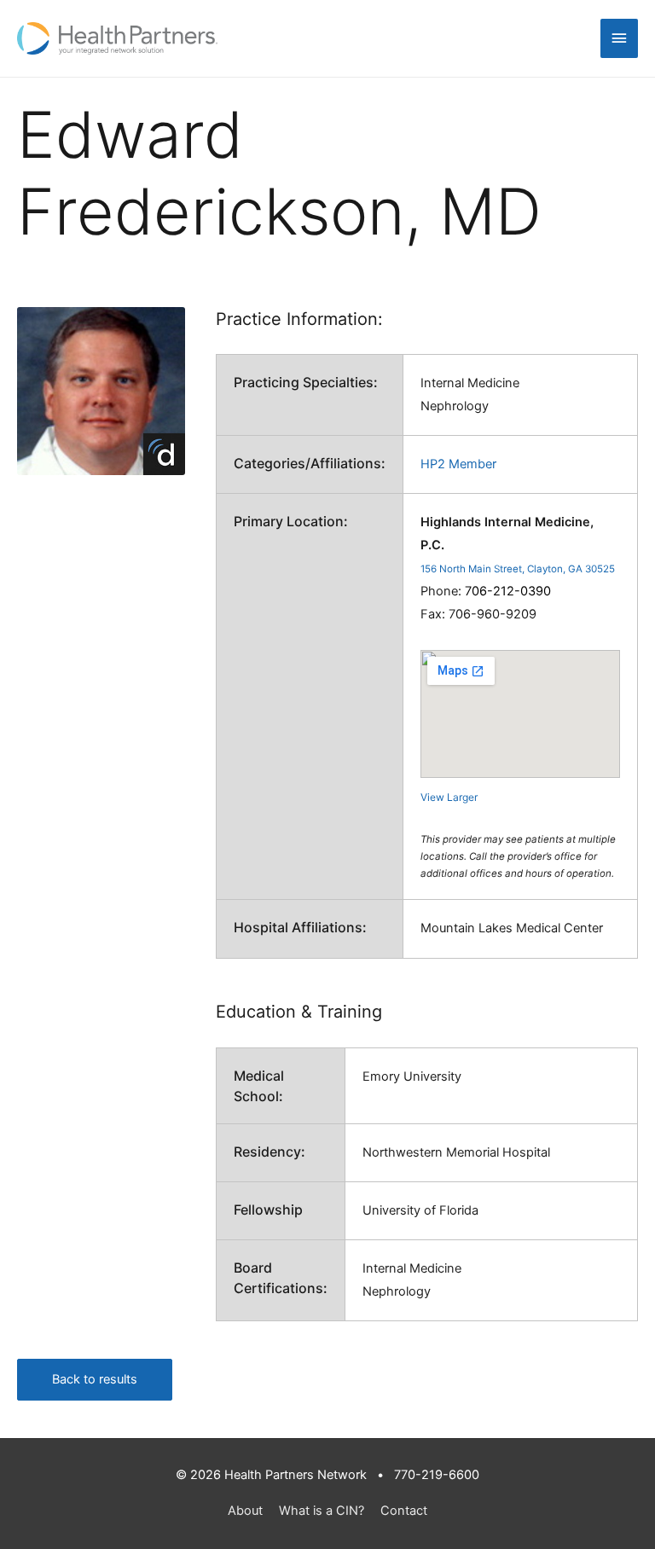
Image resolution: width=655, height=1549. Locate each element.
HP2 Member (458, 464)
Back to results (94, 1379)
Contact (403, 1510)
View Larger (449, 797)
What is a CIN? (321, 1510)
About (245, 1510)
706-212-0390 (508, 591)
